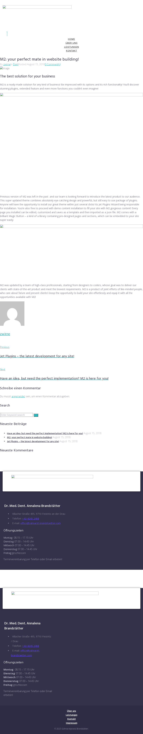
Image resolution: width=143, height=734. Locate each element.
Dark (15, 64)
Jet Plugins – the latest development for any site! (33, 442)
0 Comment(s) (53, 64)
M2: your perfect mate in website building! (29, 438)
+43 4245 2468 (30, 518)
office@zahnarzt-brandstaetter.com (40, 523)
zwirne (6, 64)
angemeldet (18, 396)
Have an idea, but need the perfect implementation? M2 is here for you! (45, 434)
